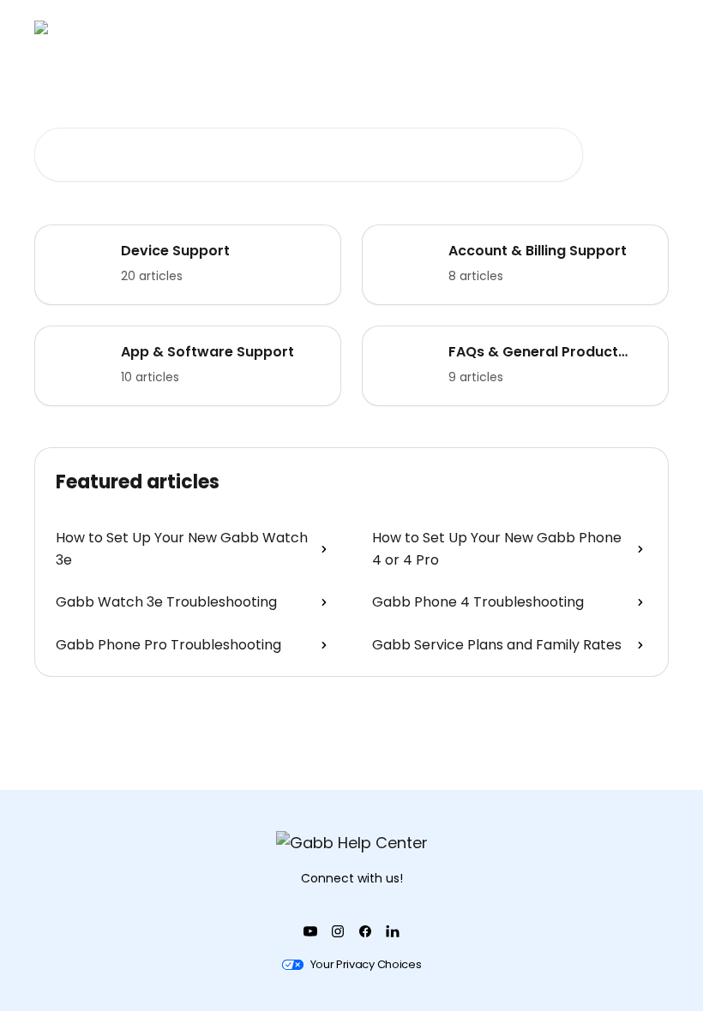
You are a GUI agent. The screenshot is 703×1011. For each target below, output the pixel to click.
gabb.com (403, 27)
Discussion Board (511, 27)
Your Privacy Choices (366, 964)
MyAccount (622, 27)
